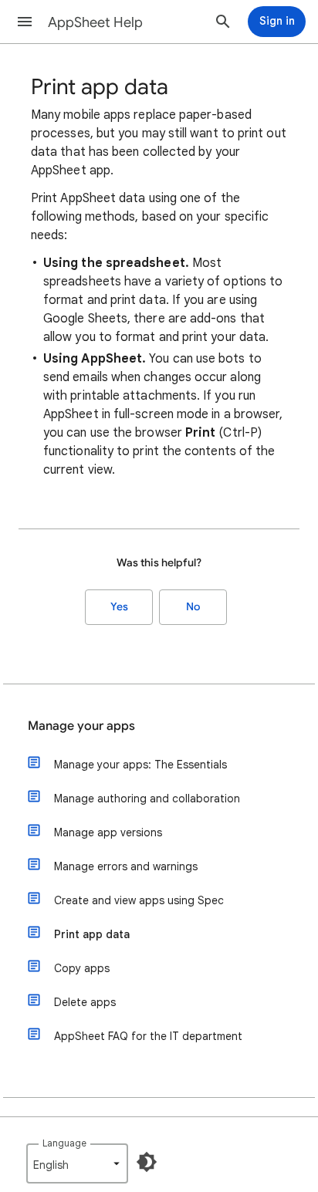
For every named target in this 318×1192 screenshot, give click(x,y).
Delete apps (85, 1002)
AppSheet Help (95, 22)
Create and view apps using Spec (139, 900)
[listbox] (77, 1163)
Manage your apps (81, 726)
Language (64, 1143)
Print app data (92, 934)
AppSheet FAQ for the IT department (148, 1036)
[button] (24, 21)
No (193, 606)
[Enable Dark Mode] (146, 1161)
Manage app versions (108, 832)
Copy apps (82, 968)
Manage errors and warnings (126, 866)
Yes (119, 606)
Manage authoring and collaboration (147, 798)
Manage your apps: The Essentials (140, 765)
